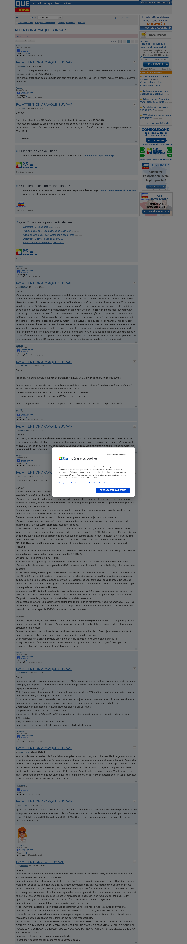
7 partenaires (87, 467)
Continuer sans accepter (116, 454)
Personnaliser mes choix (113, 483)
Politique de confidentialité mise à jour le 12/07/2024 (79, 483)
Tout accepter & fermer (113, 490)
